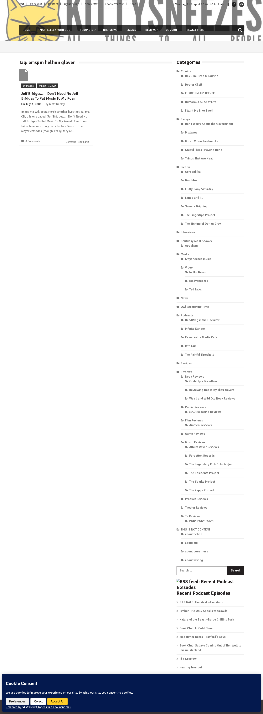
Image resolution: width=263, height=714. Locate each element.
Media (185, 254)
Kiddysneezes (198, 281)
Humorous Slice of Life (200, 102)
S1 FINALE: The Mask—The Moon (201, 602)
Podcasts (86, 30)
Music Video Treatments (201, 141)
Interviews (109, 30)
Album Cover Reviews (204, 447)
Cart (21, 4)
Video (189, 267)
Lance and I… (194, 198)
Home (26, 30)
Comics (186, 71)
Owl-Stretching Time (195, 307)
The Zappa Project (201, 490)
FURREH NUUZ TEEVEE (200, 93)
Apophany (192, 246)
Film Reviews (194, 420)
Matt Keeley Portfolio (55, 30)
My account (71, 4)
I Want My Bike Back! (199, 111)
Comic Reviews (195, 407)
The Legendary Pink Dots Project (211, 464)
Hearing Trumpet (190, 667)
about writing (194, 560)
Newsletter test (114, 4)
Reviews (150, 30)
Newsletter (91, 4)
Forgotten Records (202, 456)
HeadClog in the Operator (202, 320)
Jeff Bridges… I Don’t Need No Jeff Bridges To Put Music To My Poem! (49, 96)
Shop (133, 4)
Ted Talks (195, 289)
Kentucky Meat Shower (196, 241)
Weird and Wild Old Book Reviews (212, 398)
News (184, 298)
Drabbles (191, 180)
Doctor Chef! (193, 85)
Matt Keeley (57, 104)
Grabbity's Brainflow (203, 381)
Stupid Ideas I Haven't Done (203, 150)
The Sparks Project (202, 482)
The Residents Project (204, 473)
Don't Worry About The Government (209, 124)
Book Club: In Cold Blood (196, 628)
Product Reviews (196, 499)
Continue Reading (76, 141)
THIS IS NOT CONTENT (195, 529)
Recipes (186, 363)
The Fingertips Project (200, 215)
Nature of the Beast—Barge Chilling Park (206, 619)
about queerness (196, 551)
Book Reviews (194, 377)
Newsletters (195, 30)
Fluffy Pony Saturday (199, 189)
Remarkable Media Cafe (201, 337)
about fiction (193, 534)
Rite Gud (191, 346)
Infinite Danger (195, 329)
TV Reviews (192, 516)
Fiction (185, 167)
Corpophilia (193, 172)
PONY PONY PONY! (201, 521)
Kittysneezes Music (198, 259)
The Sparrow (188, 659)
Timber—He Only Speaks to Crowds (203, 611)
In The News (197, 272)
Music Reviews (47, 86)
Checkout (36, 4)
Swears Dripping (196, 206)
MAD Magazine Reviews (205, 412)
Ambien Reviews (200, 425)
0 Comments (32, 141)
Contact (53, 4)
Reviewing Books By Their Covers (212, 390)
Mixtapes (28, 86)
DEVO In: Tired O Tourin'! (201, 76)
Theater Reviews (196, 508)
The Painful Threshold (199, 355)
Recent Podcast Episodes (203, 593)
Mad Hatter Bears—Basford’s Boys (202, 637)
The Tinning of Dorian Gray (203, 224)
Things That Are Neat (199, 158)
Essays (131, 30)
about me (191, 543)
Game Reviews (195, 434)
